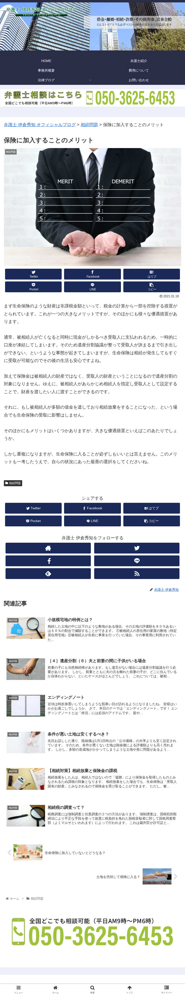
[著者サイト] (48, 548)
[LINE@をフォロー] (136, 560)
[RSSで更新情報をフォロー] (136, 573)
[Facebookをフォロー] (48, 560)
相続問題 (15, 483)
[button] (171, 622)
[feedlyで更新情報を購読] (48, 573)
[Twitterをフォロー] (136, 548)
